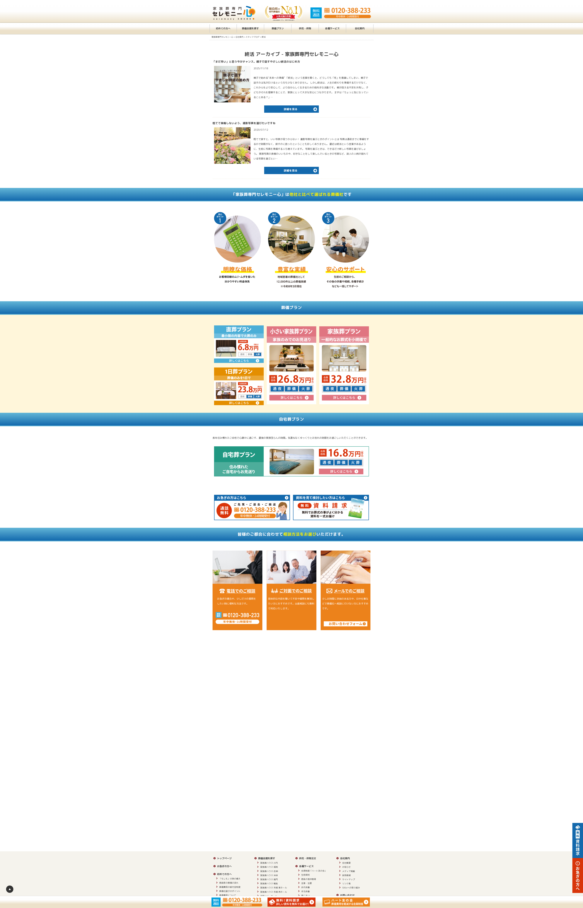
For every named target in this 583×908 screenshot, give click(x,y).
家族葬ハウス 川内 (269, 862)
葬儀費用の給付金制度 (229, 887)
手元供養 (305, 891)
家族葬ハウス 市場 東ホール (273, 887)
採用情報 (346, 875)
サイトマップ (348, 879)
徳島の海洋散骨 (308, 879)
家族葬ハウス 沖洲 (269, 875)
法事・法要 (306, 883)
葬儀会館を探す (250, 28)
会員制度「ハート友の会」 (314, 870)
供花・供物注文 (307, 858)
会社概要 (346, 862)
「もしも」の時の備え (229, 878)
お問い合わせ (347, 895)
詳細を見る (290, 109)
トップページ (224, 858)
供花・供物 (305, 28)
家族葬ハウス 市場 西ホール (273, 891)
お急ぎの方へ (224, 866)
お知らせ (346, 866)
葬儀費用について (227, 895)
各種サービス (332, 28)
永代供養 (305, 887)
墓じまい (305, 895)
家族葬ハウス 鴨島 (269, 883)
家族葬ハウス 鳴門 (269, 879)
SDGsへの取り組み (351, 887)
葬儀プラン (278, 28)
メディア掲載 (348, 871)
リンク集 (346, 883)
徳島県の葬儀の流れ (228, 882)
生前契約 (305, 874)
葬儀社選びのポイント (229, 891)
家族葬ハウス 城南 (269, 866)
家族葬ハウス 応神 (269, 871)
